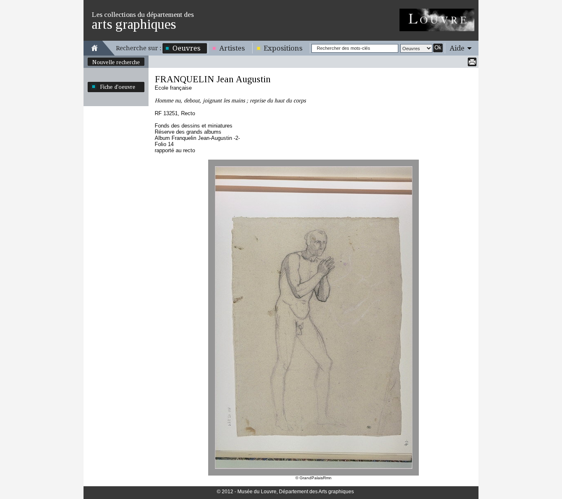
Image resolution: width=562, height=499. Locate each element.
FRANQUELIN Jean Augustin (213, 79)
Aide (457, 48)
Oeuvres (186, 48)
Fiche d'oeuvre (117, 87)
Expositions (283, 48)
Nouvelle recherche (116, 62)
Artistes (232, 48)
